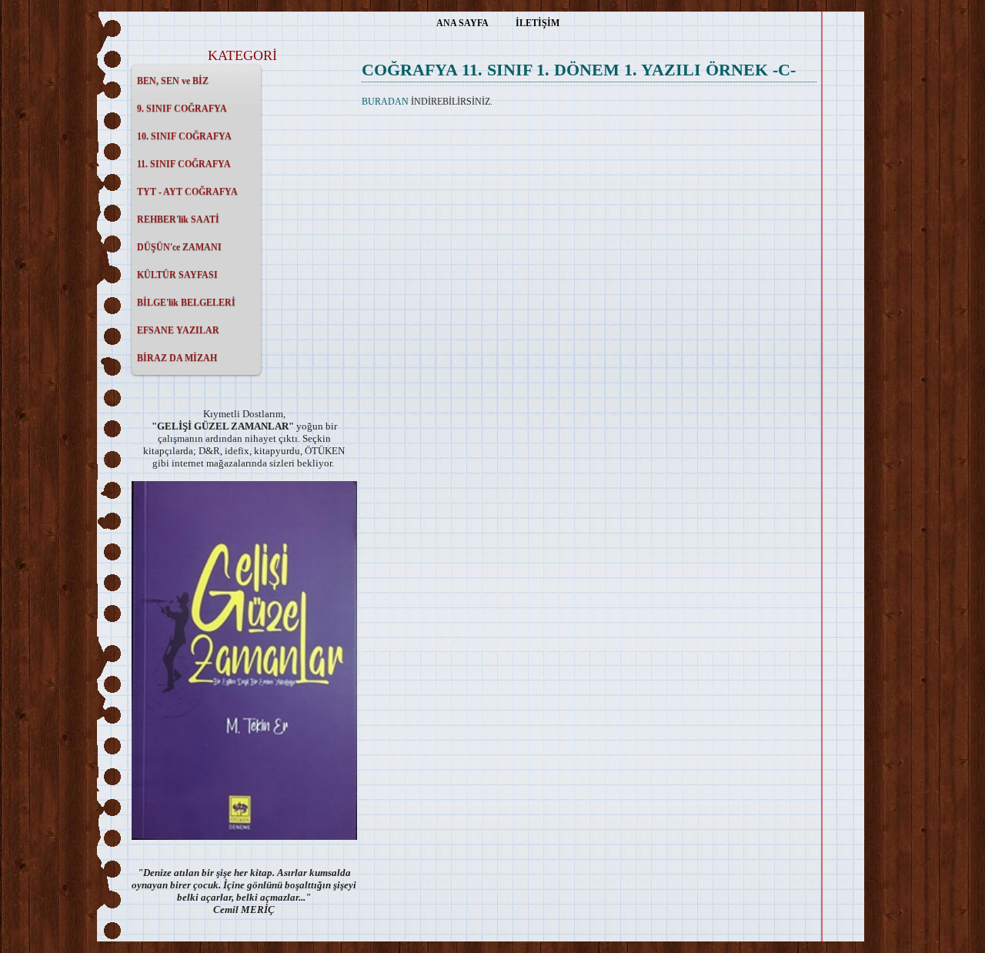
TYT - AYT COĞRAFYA (187, 191)
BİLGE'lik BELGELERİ (186, 302)
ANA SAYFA (462, 23)
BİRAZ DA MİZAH (177, 358)
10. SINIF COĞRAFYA (184, 136)
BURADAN (385, 101)
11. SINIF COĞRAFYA (184, 164)
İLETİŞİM (537, 23)
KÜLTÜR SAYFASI (177, 274)
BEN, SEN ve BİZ (173, 80)
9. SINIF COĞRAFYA (182, 108)
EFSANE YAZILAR (178, 330)
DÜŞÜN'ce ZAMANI (179, 247)
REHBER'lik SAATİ (178, 219)
